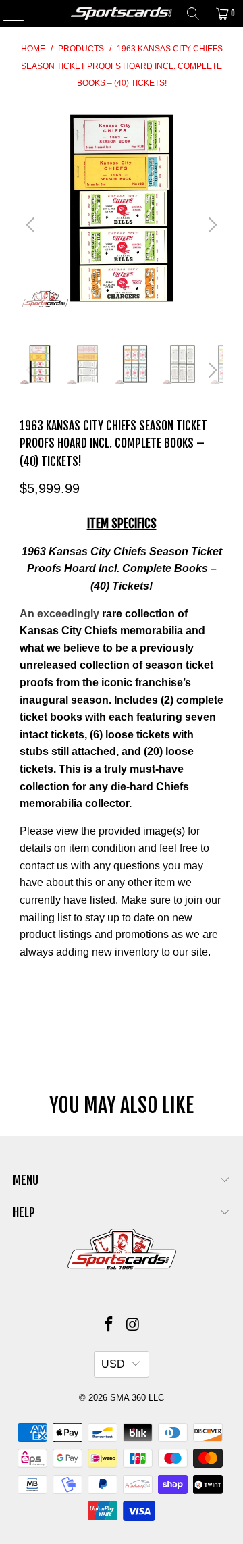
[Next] (210, 225)
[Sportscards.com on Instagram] (133, 1325)
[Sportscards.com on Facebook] (109, 1325)
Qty (27, 979)
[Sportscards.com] (121, 13)
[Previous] (32, 225)
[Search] (193, 13)
